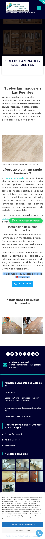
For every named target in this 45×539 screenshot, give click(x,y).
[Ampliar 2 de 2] (40, 320)
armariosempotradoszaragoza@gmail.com (25, 366)
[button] (26, 220)
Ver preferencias (22, 531)
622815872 (10, 392)
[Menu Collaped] (39, 8)
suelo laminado (15, 178)
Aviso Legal (35, 536)
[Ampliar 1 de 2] (19, 320)
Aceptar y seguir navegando (22, 524)
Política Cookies (11, 536)
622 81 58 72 (24, 284)
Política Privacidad (24, 536)
